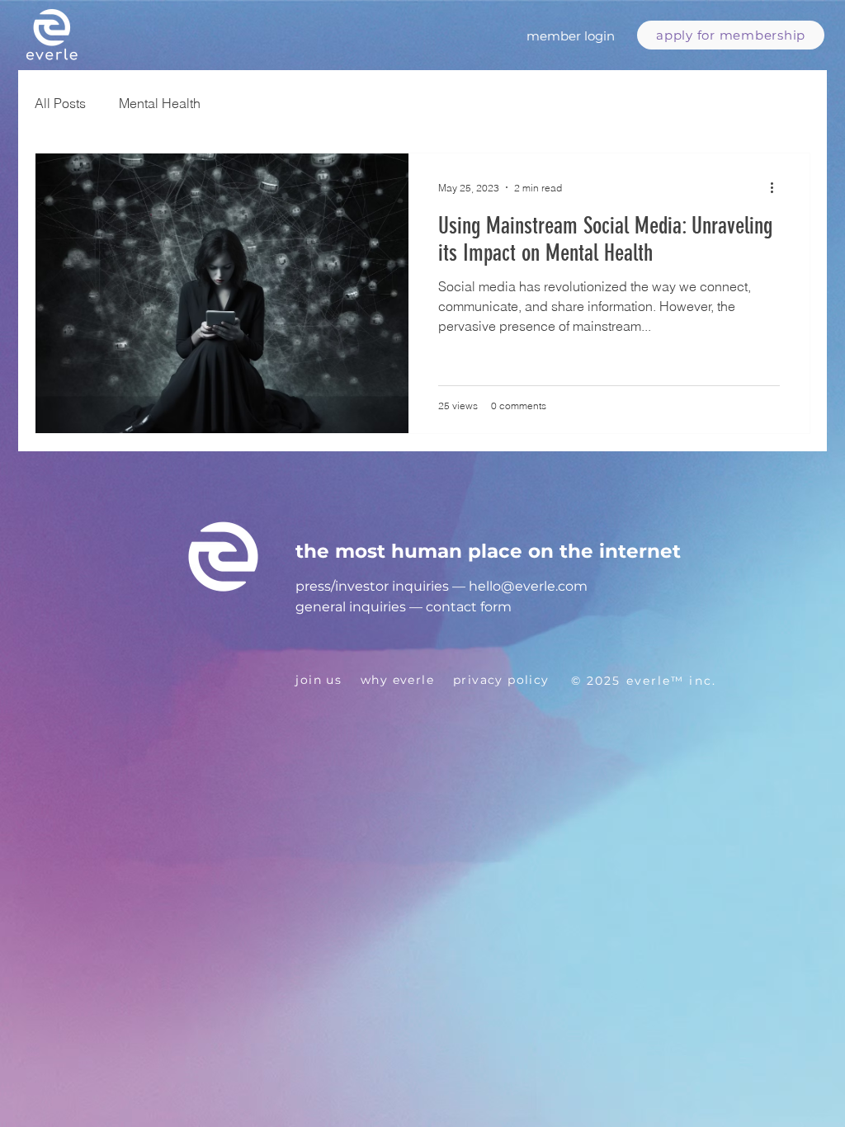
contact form (469, 607)
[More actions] (777, 187)
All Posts (60, 103)
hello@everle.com (528, 586)
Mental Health (160, 103)
